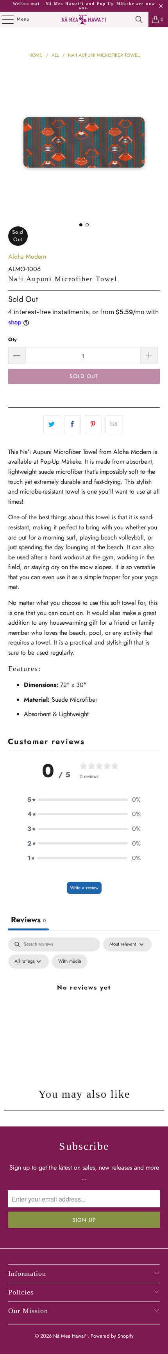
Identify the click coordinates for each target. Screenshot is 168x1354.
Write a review (84, 887)
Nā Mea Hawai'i (70, 1336)
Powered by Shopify (112, 1336)
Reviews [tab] (28, 919)
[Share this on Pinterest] (93, 424)
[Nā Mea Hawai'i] (84, 19)
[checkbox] (70, 962)
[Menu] (3, 19)
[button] (84, 800)
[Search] (139, 19)
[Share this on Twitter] (51, 424)
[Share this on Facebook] (72, 424)
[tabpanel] (84, 1005)
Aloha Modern (27, 256)
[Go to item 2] (87, 224)
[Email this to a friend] (113, 424)
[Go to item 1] (80, 224)
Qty (12, 339)
